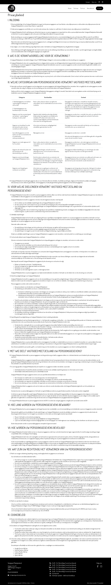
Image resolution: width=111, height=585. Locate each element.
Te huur (82, 8)
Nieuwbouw (90, 8)
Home (69, 8)
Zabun (28, 583)
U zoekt (99, 8)
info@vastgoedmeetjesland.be (18, 575)
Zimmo (32, 583)
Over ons (94, 2)
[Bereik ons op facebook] (98, 567)
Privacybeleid (100, 583)
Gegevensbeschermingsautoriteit (24, 43)
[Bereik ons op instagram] (101, 567)
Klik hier (25, 548)
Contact (88, 2)
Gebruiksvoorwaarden (92, 583)
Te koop (76, 8)
